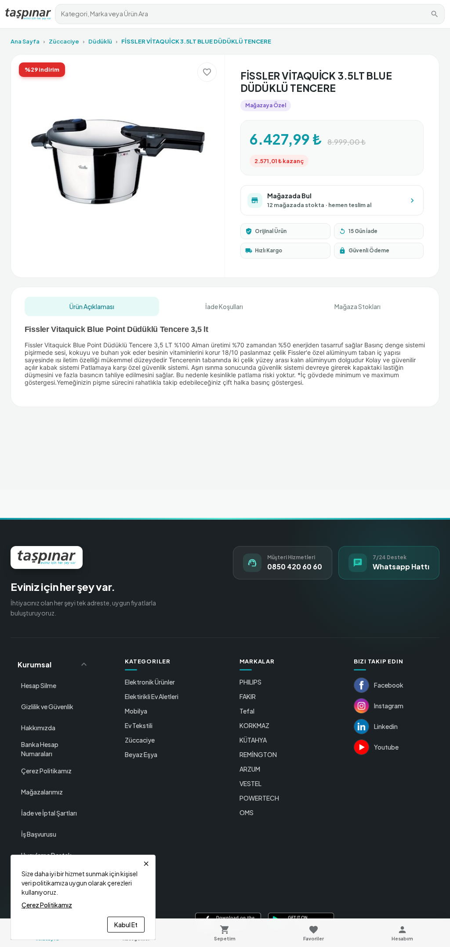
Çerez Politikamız (46, 771)
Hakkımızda (38, 728)
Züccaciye (64, 41)
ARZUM (250, 769)
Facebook (388, 685)
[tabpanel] (225, 355)
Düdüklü (100, 41)
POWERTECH (259, 798)
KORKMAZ (254, 725)
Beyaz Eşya (141, 754)
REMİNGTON (258, 754)
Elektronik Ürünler (150, 682)
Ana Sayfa (25, 41)
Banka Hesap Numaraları (39, 749)
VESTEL (250, 783)
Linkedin (386, 726)
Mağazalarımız (42, 792)
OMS (247, 812)
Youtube (386, 747)
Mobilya (136, 711)
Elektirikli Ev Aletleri (151, 696)
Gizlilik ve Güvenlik (47, 706)
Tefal (247, 711)
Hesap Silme (38, 685)
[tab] (92, 306)
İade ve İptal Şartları (49, 813)
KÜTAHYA (253, 740)
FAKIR (248, 696)
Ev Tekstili (138, 725)
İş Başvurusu (38, 834)
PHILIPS (250, 682)
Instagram (388, 706)
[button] (53, 664)
